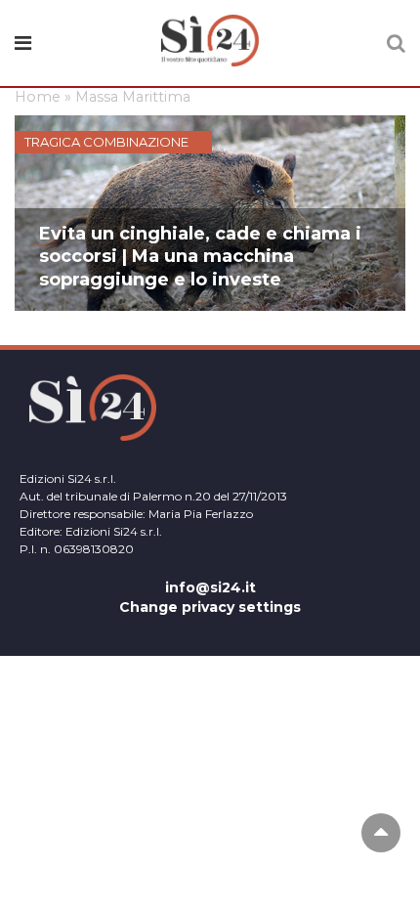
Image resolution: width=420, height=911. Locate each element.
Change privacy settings (210, 607)
